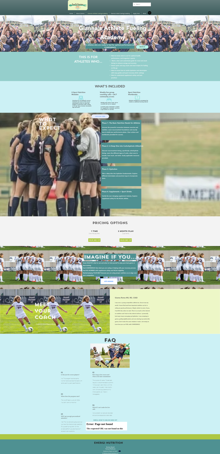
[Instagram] (149, 13)
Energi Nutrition (108, 442)
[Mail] (119, 451)
